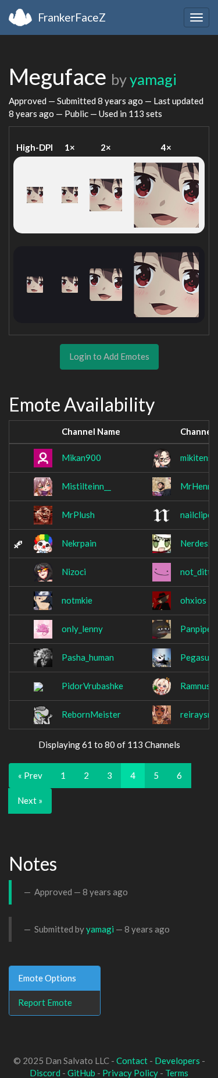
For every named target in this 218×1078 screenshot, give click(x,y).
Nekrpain (79, 543)
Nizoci (74, 571)
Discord (45, 1073)
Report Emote (45, 1002)
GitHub (81, 1073)
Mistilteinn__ (86, 486)
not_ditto (198, 571)
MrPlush (78, 514)
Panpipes (198, 628)
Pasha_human (88, 657)
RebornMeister (91, 714)
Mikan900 (81, 457)
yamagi (153, 79)
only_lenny (82, 628)
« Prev (30, 775)
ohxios (193, 600)
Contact (132, 1060)
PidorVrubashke (92, 685)
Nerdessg (198, 543)
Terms (176, 1073)
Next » (29, 800)
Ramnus (195, 685)
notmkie (77, 600)
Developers (177, 1060)
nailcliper (198, 514)
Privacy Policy (130, 1073)
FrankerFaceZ (72, 17)
